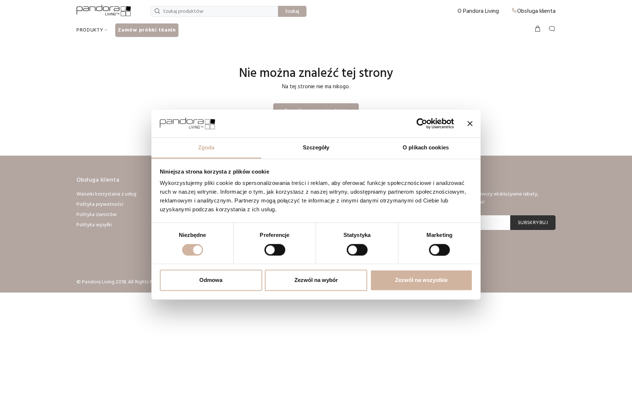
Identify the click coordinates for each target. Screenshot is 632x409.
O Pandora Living (478, 11)
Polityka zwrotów (96, 215)
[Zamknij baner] (470, 123)
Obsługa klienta (536, 11)
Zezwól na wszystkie (421, 280)
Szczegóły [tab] (316, 148)
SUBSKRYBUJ (533, 223)
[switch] (274, 250)
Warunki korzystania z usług (106, 194)
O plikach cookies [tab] (426, 148)
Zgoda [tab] (206, 148)
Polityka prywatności (99, 204)
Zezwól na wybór (316, 280)
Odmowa (210, 280)
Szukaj (292, 11)
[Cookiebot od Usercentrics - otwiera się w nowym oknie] (422, 123)
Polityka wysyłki (94, 225)
